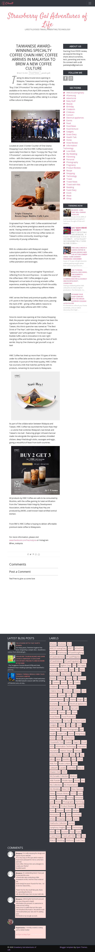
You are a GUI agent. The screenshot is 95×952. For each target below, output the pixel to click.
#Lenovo (62, 644)
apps (72, 669)
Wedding (70, 187)
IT (77, 755)
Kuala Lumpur (64, 763)
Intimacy (77, 750)
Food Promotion (68, 716)
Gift (68, 725)
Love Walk (70, 151)
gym (81, 729)
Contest (62, 695)
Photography (72, 162)
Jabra (52, 759)
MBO (64, 772)
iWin (82, 755)
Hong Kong (80, 733)
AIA (74, 665)
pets (52, 802)
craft (69, 695)
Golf (73, 725)
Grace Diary (71, 134)
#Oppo (53, 652)
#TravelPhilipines (73, 657)
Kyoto (74, 763)
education (64, 703)
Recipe (69, 170)
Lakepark (53, 767)
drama (73, 699)
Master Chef (55, 772)
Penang (70, 797)
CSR (74, 695)
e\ (85, 699)
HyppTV (76, 742)
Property (80, 806)
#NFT (70, 648)
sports (76, 819)
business (82, 678)
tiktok (52, 831)
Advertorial (71, 98)
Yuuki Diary (71, 190)
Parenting (70, 156)
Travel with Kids (73, 184)
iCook (68, 193)
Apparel (53, 669)
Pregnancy (71, 165)
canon (63, 682)
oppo (80, 793)
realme (68, 810)
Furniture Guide (78, 720)
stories (71, 823)
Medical (73, 776)
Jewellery (66, 759)
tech (69, 827)
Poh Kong (80, 802)
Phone (58, 802)
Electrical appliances (75, 117)
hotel (59, 738)
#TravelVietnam (56, 661)
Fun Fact (66, 720)
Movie (76, 780)
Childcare (70, 112)
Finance (62, 712)
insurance (54, 750)
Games (62, 725)
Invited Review (56, 755)
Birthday (70, 106)
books (69, 678)
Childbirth (70, 109)
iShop (68, 198)
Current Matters (56, 699)
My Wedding (71, 154)
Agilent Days (66, 665)
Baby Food (65, 674)
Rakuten (60, 810)
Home (69, 140)
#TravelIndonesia (57, 657)
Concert (69, 115)
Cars (70, 682)
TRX (78, 836)
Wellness (69, 840)
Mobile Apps (67, 780)
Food (68, 123)
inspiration (82, 746)
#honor (53, 644)
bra (75, 678)
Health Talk (71, 137)
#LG (69, 644)
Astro (82, 669)
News (52, 793)
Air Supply (82, 665)
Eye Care (74, 708)
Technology (71, 176)
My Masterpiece (70, 784)
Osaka (52, 797)
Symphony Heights (57, 827)
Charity (77, 682)
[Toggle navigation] (90, 3)
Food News (35, 73)
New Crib (66, 789)
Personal (70, 159)
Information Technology (66, 746)
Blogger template (66, 947)
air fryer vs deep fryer (23, 934)
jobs (73, 759)
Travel (69, 179)
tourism (65, 831)
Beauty (69, 104)
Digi (66, 699)
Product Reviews (73, 168)
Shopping (70, 173)
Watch (52, 840)
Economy (54, 703)
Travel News (71, 181)
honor (52, 738)
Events (69, 120)
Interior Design (66, 750)
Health (52, 733)
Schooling (77, 814)
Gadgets (70, 131)
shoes (52, 819)
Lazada (62, 767)
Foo (68, 712)
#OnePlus (79, 648)
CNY (84, 691)
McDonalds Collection (59, 776)
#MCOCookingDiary (75, 92)
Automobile (54, 674)
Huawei (68, 742)
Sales (68, 814)
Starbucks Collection (58, 823)
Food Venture (72, 129)
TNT (58, 831)
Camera (56, 682)
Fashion (53, 712)
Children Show (56, 691)
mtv (82, 780)
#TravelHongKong (75, 652)
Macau (81, 767)
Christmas (68, 691)
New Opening (77, 789)
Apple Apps (63, 669)
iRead (68, 195)
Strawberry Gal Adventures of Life (47, 20)
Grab (79, 725)
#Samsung (71, 95)
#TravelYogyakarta (72, 661)
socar (69, 819)
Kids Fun (53, 763)
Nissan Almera (63, 793)
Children (72, 686)
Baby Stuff (70, 101)
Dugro (80, 699)
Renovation (54, 814)
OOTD (73, 793)
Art (77, 669)
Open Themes (81, 947)
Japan (58, 759)
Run (63, 814)
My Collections (56, 784)
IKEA (52, 746)
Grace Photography (70, 729)
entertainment (56, 708)
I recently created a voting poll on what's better (29, 929)
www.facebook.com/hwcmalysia (22, 540)
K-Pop (79, 759)
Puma (52, 810)
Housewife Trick (56, 742)
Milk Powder (55, 780)
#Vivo (84, 661)
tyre (83, 836)
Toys (72, 831)
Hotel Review (72, 142)
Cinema (77, 691)
